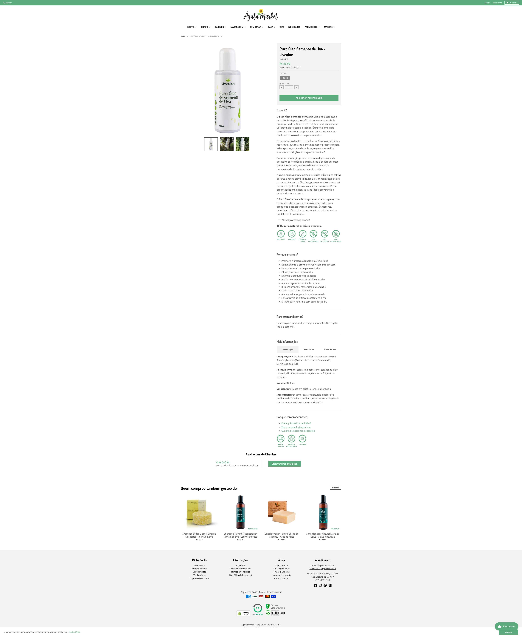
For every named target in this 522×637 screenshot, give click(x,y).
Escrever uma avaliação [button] (284, 463)
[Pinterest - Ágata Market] (325, 585)
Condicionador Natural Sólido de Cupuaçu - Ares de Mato (282, 535)
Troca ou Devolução (281, 575)
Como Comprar (281, 578)
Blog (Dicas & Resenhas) (240, 575)
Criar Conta (199, 565)
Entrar (487, 2)
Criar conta (497, 2)
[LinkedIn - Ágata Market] (330, 585)
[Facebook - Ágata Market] (315, 585)
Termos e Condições (240, 571)
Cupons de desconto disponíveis (298, 430)
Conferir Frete (199, 571)
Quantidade (284, 84)
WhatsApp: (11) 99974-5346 (323, 568)
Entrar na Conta (199, 568)
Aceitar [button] (508, 632)
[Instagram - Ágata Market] (320, 585)
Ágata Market (247, 624)
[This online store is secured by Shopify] (243, 615)
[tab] (288, 349)
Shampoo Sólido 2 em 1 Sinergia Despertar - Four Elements (199, 535)
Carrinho (513, 2)
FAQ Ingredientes (282, 568)
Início (183, 36)
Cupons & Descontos (199, 578)
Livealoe (283, 58)
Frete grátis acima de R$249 (296, 423)
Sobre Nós (240, 565)
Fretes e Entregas (282, 571)
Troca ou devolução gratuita (295, 427)
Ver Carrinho (199, 575)
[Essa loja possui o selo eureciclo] (258, 615)
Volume (283, 73)
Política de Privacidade (240, 568)
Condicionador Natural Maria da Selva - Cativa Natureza (322, 535)
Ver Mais (335, 488)
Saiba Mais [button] (74, 632)
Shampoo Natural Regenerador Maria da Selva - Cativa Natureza (240, 535)
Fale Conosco (281, 565)
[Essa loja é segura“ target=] (275, 615)
